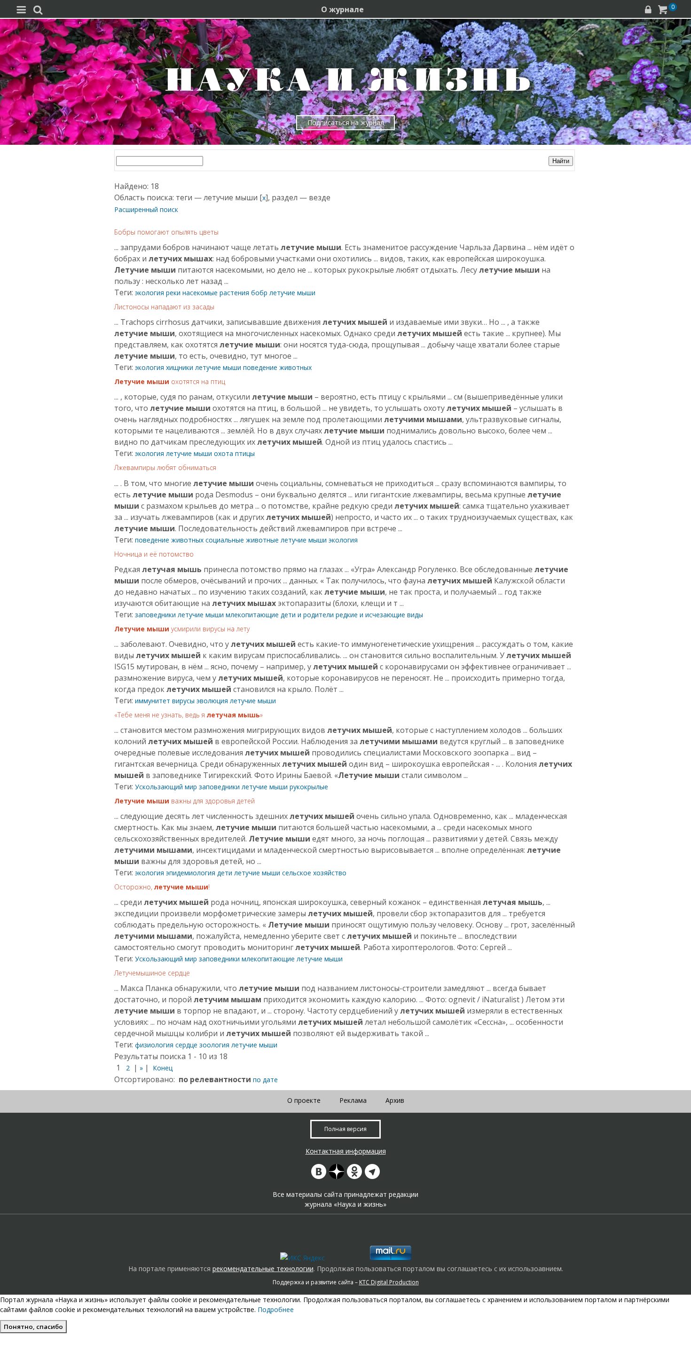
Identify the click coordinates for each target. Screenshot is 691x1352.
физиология (154, 1044)
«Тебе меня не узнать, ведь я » (188, 714)
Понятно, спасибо (33, 1326)
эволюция (212, 700)
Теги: (124, 292)
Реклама (353, 1100)
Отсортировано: (144, 1079)
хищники (179, 367)
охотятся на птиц (169, 381)
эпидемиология (190, 872)
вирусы (183, 700)
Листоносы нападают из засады (164, 306)
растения (234, 292)
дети (224, 872)
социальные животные (242, 539)
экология (149, 292)
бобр (259, 292)
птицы (245, 453)
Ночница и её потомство (154, 554)
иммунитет (152, 700)
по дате (265, 1079)
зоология (214, 1044)
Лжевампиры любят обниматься (165, 467)
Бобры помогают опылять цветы (166, 232)
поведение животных (277, 367)
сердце (186, 1044)
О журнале (342, 9)
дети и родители (307, 614)
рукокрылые (309, 786)
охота (223, 453)
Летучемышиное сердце (152, 972)
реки (173, 292)
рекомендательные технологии (263, 1268)
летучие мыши (292, 292)
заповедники (155, 614)
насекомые (200, 292)
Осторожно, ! (162, 886)
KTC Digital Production (389, 1282)
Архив (394, 1100)
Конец (163, 1067)
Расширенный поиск (146, 209)
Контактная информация (346, 1151)
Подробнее (276, 1309)
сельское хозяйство (314, 872)
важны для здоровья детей (184, 800)
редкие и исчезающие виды (379, 614)
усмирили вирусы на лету (182, 628)
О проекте (304, 1100)
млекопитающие (252, 614)
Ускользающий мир (166, 786)
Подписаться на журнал (345, 122)
